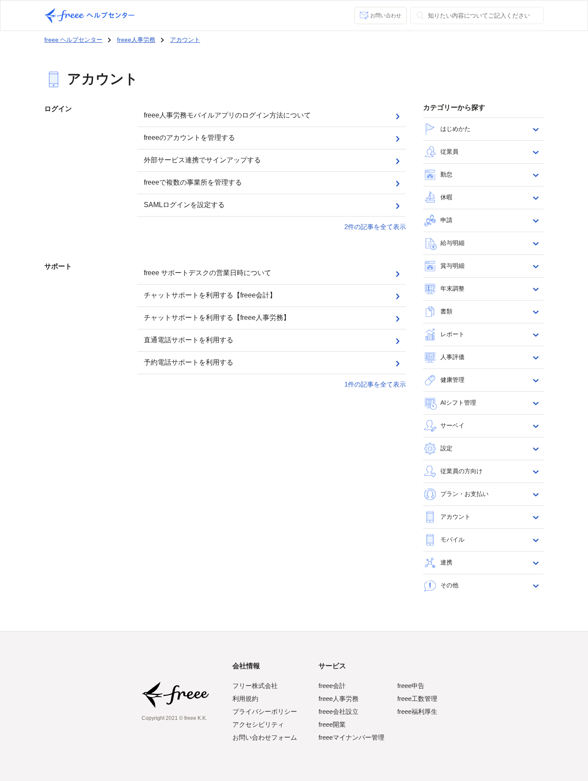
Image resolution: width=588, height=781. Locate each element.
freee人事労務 (136, 39)
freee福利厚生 (417, 711)
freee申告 (410, 685)
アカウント (185, 39)
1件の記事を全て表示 (375, 384)
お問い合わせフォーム (264, 737)
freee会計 (332, 685)
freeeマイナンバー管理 (351, 737)
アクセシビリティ (258, 724)
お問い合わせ (385, 15)
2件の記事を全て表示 (375, 226)
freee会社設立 (339, 711)
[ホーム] (89, 15)
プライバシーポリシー (264, 711)
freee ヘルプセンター (73, 39)
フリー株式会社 (255, 685)
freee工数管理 (417, 698)
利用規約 (245, 698)
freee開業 (332, 724)
